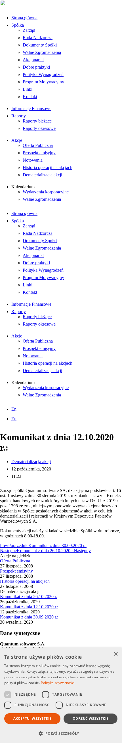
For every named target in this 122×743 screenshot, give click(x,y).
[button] (61, 733)
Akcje (16, 140)
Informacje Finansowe (31, 108)
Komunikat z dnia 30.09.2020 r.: (29, 617)
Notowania (33, 160)
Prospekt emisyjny (39, 152)
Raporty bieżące (37, 121)
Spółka (17, 25)
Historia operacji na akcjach (47, 167)
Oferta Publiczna (38, 145)
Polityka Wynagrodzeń (43, 74)
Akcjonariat (33, 59)
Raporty (18, 115)
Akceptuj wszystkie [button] (32, 718)
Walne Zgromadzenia (42, 52)
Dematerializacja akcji (42, 174)
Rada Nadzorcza (37, 37)
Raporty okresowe (39, 128)
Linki (27, 89)
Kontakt (30, 96)
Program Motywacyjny (43, 81)
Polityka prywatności (58, 682)
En (13, 409)
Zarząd (29, 30)
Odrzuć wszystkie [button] (90, 718)
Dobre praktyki (36, 67)
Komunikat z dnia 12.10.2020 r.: (29, 606)
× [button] (115, 654)
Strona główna (24, 17)
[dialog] (61, 695)
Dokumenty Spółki (40, 45)
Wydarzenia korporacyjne (46, 191)
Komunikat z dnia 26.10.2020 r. (28, 596)
